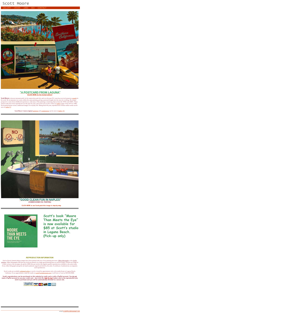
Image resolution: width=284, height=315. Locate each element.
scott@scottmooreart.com (43, 273)
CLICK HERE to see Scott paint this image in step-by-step (39, 205)
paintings (35, 111)
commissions (45, 111)
